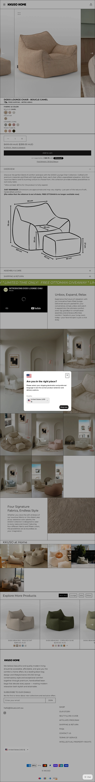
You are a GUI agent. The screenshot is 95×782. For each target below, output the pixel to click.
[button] (67, 375)
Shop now (64, 407)
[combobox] (37, 400)
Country (29, 396)
